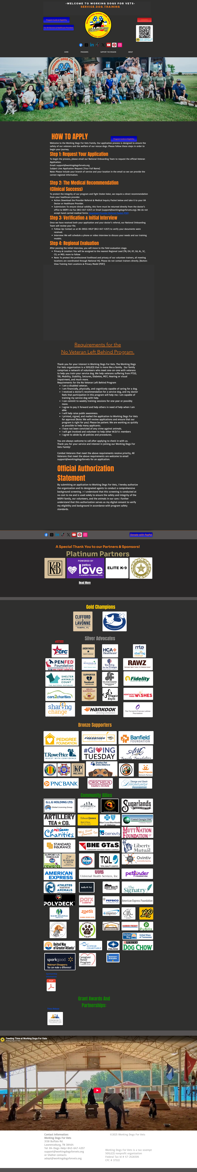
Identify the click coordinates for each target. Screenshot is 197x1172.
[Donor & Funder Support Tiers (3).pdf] (51, 985)
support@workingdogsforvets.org (73, 165)
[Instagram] (120, 45)
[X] (103, 45)
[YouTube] (108, 45)
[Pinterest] (114, 45)
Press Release (53, 1008)
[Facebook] (81, 45)
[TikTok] (97, 45)
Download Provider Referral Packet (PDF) (109, 213)
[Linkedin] (92, 45)
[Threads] (86, 45)
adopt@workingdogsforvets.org (63, 1158)
